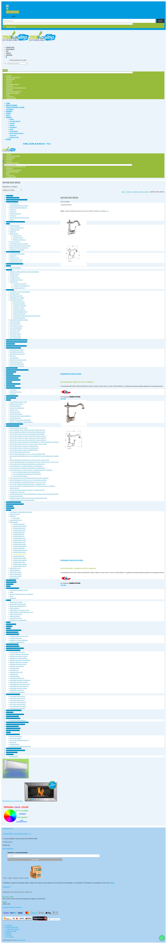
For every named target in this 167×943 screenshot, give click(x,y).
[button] (162, 938)
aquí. (107, 211)
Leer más (63, 399)
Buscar (160, 21)
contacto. (112, 883)
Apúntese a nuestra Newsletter (17, 852)
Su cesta (11, 16)
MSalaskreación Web (21, 940)
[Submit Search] (133, 24)
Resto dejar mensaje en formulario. (12, 907)
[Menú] (3, 156)
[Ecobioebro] (83, 36)
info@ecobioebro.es (8, 848)
